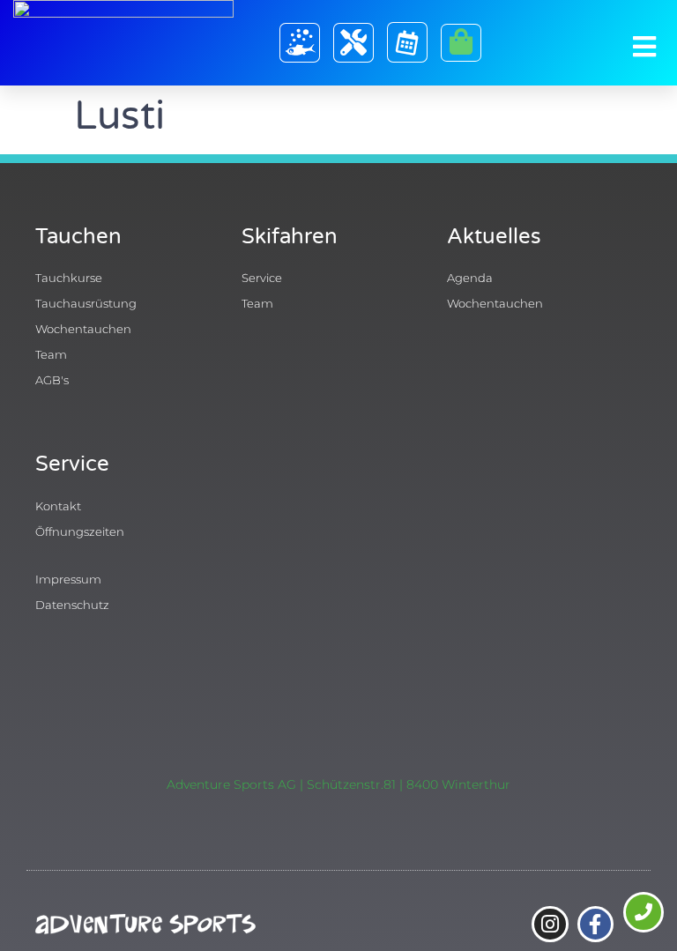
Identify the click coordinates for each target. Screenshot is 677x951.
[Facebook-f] (595, 924)
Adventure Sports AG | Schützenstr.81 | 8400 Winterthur (338, 784)
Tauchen (78, 236)
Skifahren (290, 236)
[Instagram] (550, 924)
